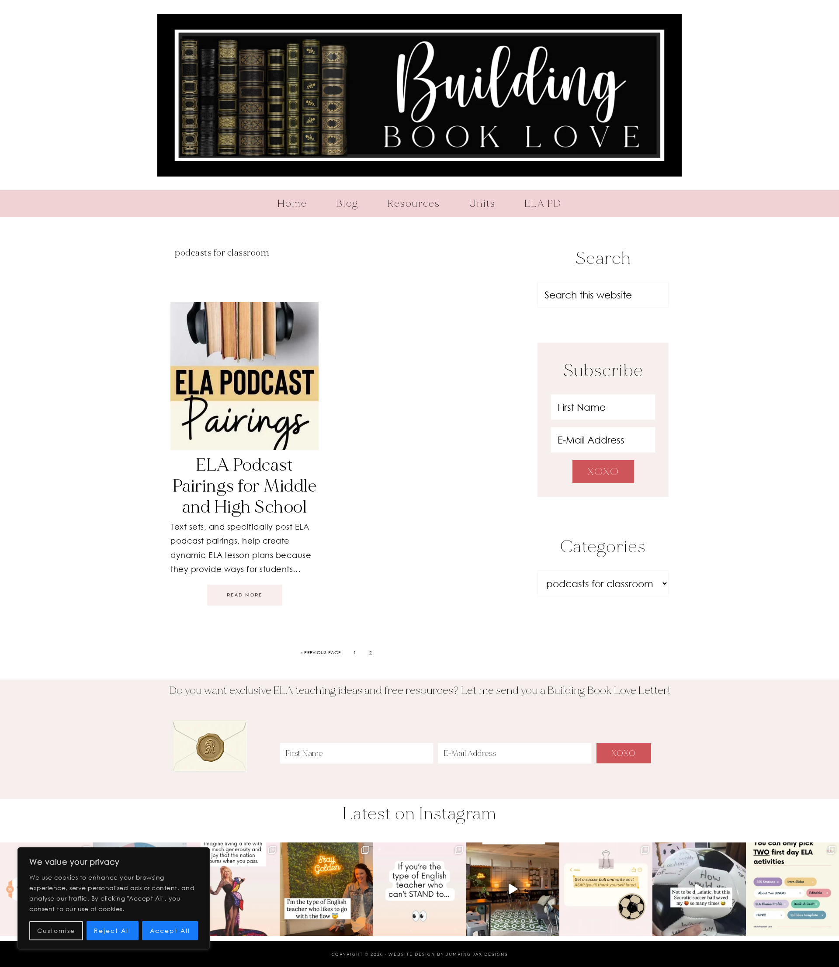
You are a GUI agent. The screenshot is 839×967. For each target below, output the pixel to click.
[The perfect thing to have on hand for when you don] (605, 889)
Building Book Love (419, 95)
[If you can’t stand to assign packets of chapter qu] (512, 889)
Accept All (170, 930)
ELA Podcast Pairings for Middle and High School (245, 486)
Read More (245, 595)
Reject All (112, 930)
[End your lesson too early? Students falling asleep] (698, 889)
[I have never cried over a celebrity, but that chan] (233, 889)
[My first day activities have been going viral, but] (792, 889)
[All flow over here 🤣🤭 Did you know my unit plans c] (326, 889)
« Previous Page (321, 652)
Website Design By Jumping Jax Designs (448, 954)
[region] (113, 898)
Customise (56, 930)
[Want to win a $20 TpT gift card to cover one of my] (419, 889)
